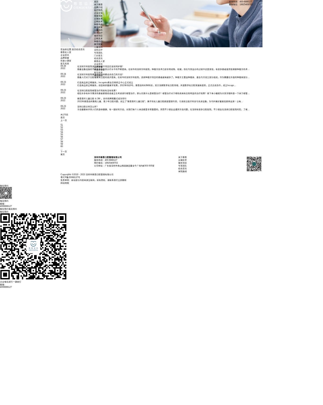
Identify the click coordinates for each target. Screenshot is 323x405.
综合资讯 (98, 58)
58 (62, 141)
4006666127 (6, 287)
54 (62, 132)
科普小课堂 (99, 70)
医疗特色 (98, 10)
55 (62, 134)
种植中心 (98, 41)
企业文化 (98, 13)
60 (62, 146)
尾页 (63, 154)
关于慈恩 (98, 4)
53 (62, 130)
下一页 (64, 151)
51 (62, 125)
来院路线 (98, 75)
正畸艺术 (98, 38)
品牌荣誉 (98, 67)
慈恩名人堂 (99, 61)
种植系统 (98, 24)
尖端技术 (98, 18)
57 (62, 139)
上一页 (64, 120)
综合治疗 (98, 33)
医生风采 (98, 72)
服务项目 (98, 36)
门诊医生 (98, 55)
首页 (96, 1)
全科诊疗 (98, 50)
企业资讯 (98, 64)
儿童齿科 (98, 30)
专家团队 (98, 53)
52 (62, 127)
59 (62, 144)
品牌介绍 (98, 7)
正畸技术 (98, 21)
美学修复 (98, 27)
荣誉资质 (98, 16)
